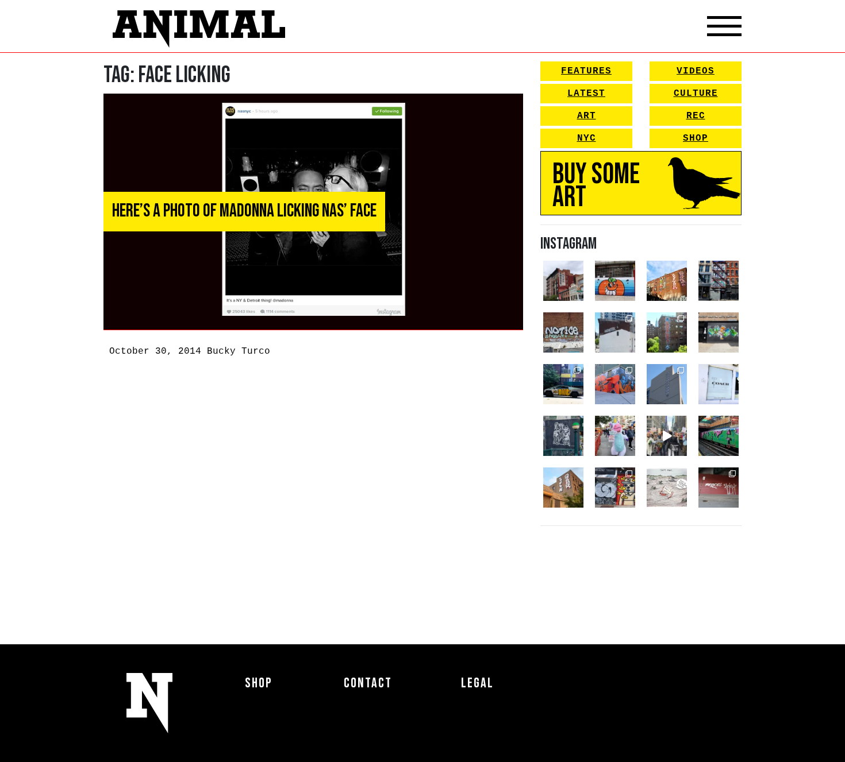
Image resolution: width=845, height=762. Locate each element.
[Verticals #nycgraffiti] (667, 281)
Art (586, 116)
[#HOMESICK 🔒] (615, 332)
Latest (586, 93)
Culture (696, 93)
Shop (695, 138)
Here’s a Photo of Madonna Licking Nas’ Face (244, 211)
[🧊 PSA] (718, 384)
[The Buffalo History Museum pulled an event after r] (667, 487)
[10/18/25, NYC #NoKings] (615, 436)
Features (586, 71)
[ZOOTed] (667, 384)
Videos (696, 71)
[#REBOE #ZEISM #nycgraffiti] (718, 487)
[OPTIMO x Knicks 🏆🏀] (667, 332)
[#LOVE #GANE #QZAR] (718, 281)
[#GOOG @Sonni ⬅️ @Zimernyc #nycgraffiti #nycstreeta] (615, 487)
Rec (695, 116)
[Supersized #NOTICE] (563, 332)
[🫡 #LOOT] (563, 384)
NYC (586, 138)
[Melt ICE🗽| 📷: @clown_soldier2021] (563, 436)
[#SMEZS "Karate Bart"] (718, 332)
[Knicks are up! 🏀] (615, 384)
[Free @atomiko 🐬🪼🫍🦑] (615, 281)
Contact (368, 683)
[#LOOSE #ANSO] (563, 281)
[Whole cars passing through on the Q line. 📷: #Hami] (718, 436)
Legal (477, 683)
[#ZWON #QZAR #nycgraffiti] (563, 487)
